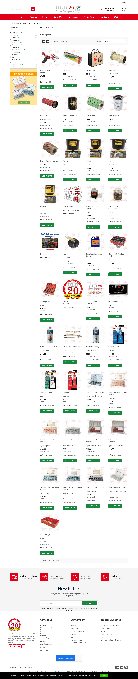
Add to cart (47, 87)
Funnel (65, 161)
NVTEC (103, 637)
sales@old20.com (46, 644)
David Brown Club (107, 634)
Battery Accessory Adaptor (47, 71)
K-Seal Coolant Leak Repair (94, 255)
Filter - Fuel (90, 115)
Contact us (74, 646)
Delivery (73, 625)
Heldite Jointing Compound (92, 207)
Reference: (43, 82)
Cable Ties (67, 70)
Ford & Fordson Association (110, 625)
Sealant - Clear (46, 392)
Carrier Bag (90, 70)
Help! (42, 254)
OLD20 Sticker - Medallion (69, 302)
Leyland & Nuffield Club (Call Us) (111, 640)
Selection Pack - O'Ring (95, 487)
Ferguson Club (105, 628)
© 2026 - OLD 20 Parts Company (21, 667)
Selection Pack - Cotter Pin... (72, 441)
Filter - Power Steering (49, 161)
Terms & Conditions (77, 631)
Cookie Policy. (92, 675)
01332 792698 (109, 10)
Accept (104, 676)
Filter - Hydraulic (115, 115)
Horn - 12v (67, 254)
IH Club (103, 631)
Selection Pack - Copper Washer (117, 393)
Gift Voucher (68, 206)
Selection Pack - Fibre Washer (94, 441)
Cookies (73, 634)
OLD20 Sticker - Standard (92, 302)
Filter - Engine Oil (70, 115)
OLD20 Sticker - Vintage (118, 301)
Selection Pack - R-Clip (117, 487)
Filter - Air (112, 70)
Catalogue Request (77, 640)
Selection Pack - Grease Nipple (49, 488)
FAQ (72, 637)
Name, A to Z (114, 41)
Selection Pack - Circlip (95, 392)
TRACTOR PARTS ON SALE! (80, 643)
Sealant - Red (68, 392)
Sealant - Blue (114, 347)
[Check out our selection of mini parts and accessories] (23, 87)
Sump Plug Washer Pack (50, 535)
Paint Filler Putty (92, 347)
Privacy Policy (75, 628)
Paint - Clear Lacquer (48, 347)
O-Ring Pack (45, 301)
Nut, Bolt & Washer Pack (116, 255)
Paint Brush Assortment (72, 347)
